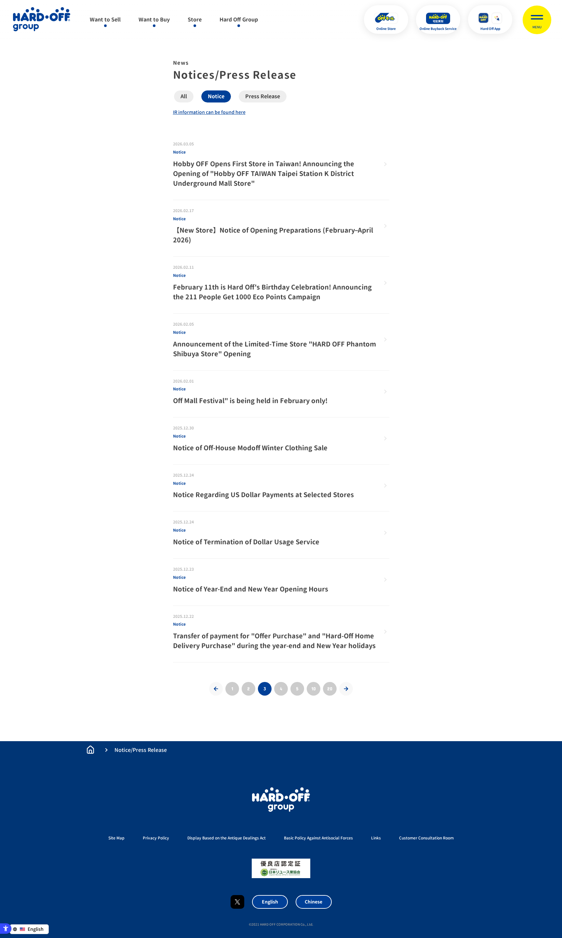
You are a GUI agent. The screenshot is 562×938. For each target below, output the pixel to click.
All (184, 96)
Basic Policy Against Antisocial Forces (318, 838)
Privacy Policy (156, 838)
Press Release (262, 96)
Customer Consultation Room (426, 838)
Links (376, 838)
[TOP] (90, 749)
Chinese (313, 902)
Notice (216, 96)
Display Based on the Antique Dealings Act (226, 838)
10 (314, 688)
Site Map (116, 838)
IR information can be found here (209, 112)
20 (329, 688)
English (270, 902)
